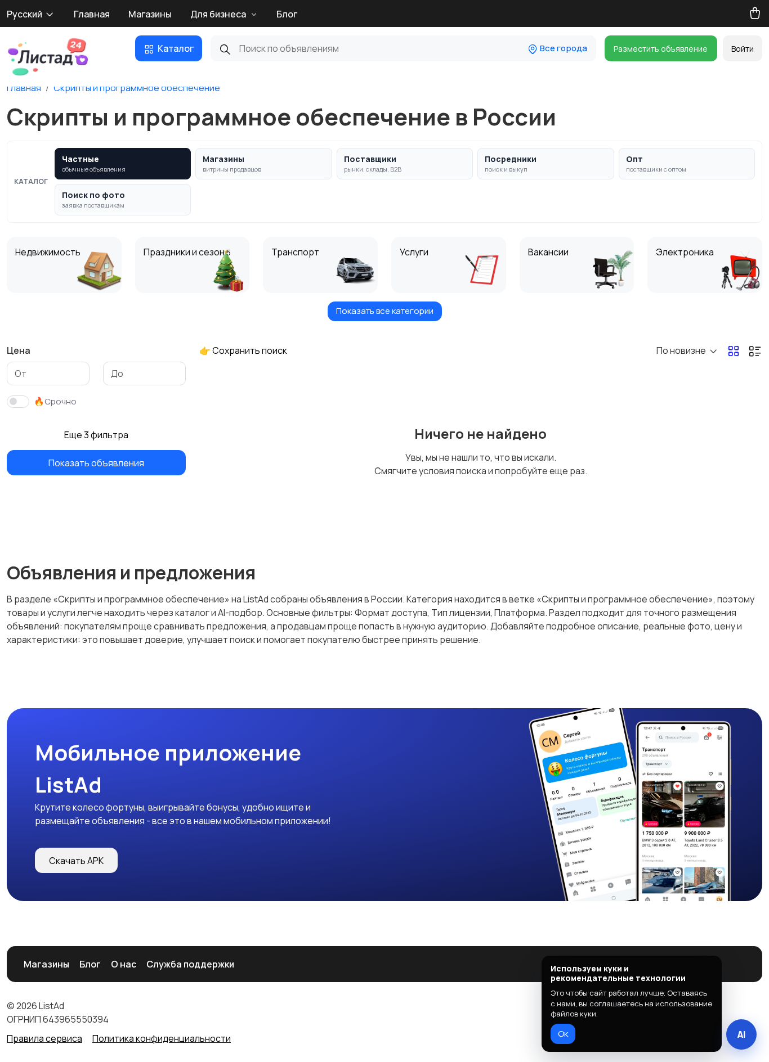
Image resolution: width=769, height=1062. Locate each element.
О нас (123, 964)
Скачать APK (76, 860)
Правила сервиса (44, 1038)
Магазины (150, 14)
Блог (286, 14)
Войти (742, 48)
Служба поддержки (190, 964)
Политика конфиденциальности (161, 1038)
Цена (18, 350)
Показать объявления (96, 462)
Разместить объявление (661, 48)
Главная (92, 14)
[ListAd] (48, 56)
